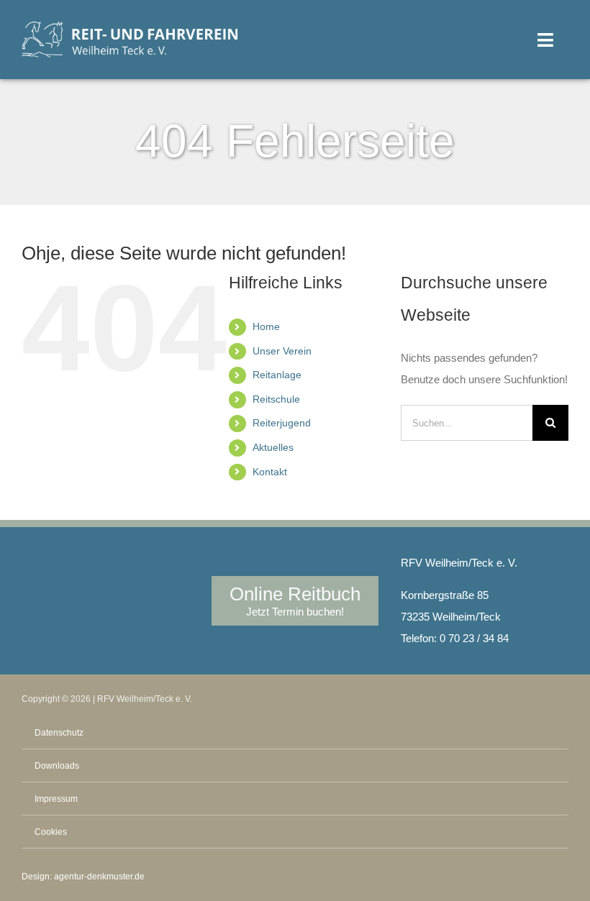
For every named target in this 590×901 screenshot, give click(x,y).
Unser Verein (282, 351)
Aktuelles (273, 447)
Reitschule (276, 399)
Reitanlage (277, 374)
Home (266, 326)
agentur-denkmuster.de (99, 877)
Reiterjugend (282, 423)
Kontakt (270, 471)
